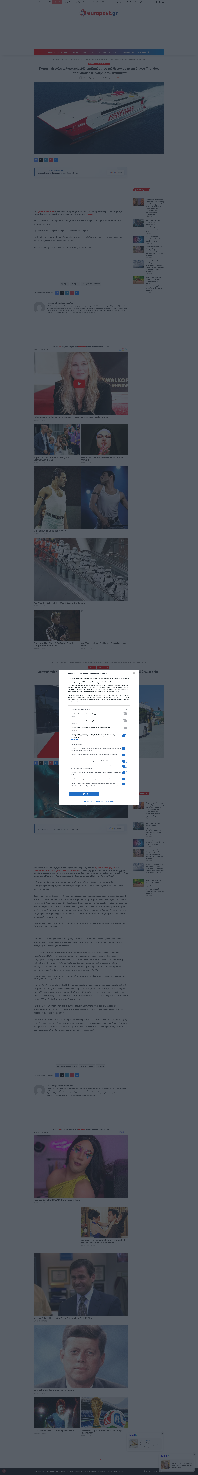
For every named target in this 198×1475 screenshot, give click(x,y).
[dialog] (99, 737)
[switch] (124, 713)
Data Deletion (87, 801)
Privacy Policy (110, 801)
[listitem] (99, 709)
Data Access (99, 801)
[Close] (135, 674)
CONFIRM (84, 794)
